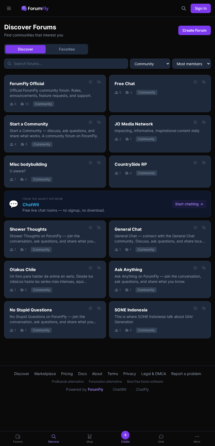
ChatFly (142, 389)
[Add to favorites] (90, 82)
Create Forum (194, 30)
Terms (113, 373)
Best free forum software (145, 381)
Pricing (67, 373)
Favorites (67, 49)
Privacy (129, 373)
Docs (82, 373)
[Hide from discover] (99, 82)
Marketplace (45, 373)
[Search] (184, 8)
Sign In (201, 8)
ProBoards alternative (68, 381)
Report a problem (186, 373)
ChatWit (119, 389)
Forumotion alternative (105, 381)
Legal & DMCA (153, 373)
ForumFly (95, 389)
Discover (25, 49)
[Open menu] (9, 8)
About (97, 373)
